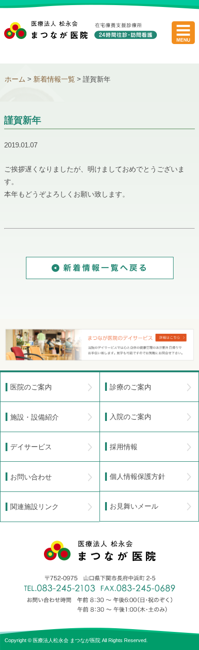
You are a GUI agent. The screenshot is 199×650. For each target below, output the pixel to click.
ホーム (15, 79)
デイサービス (31, 447)
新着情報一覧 (54, 79)
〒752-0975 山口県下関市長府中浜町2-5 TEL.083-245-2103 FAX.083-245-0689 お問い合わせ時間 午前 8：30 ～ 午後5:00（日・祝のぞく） (99, 594)
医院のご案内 (31, 387)
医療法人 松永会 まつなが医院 (99, 551)
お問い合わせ (31, 477)
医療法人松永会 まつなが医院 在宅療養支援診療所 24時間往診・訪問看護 (80, 37)
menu (183, 32)
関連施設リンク (34, 506)
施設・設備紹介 (34, 417)
